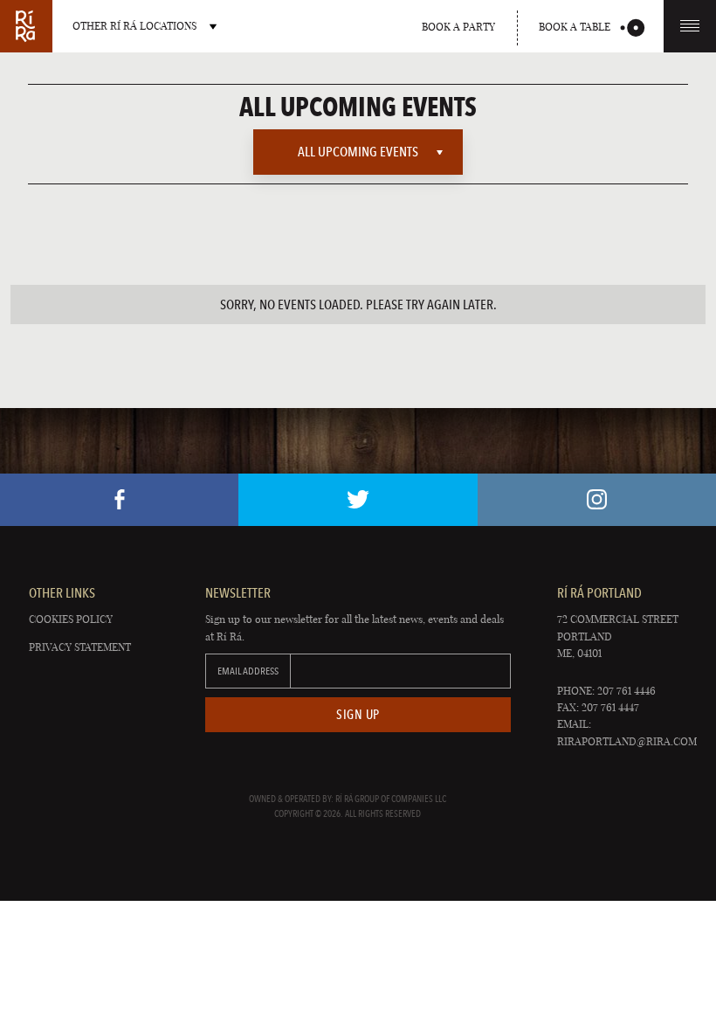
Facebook (119, 500)
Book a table (574, 26)
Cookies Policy (71, 619)
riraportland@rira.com (627, 741)
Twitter (357, 500)
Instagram (597, 500)
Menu (690, 26)
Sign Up (358, 715)
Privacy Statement (80, 647)
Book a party (458, 26)
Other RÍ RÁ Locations (134, 25)
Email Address (248, 671)
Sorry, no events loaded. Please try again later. (358, 304)
